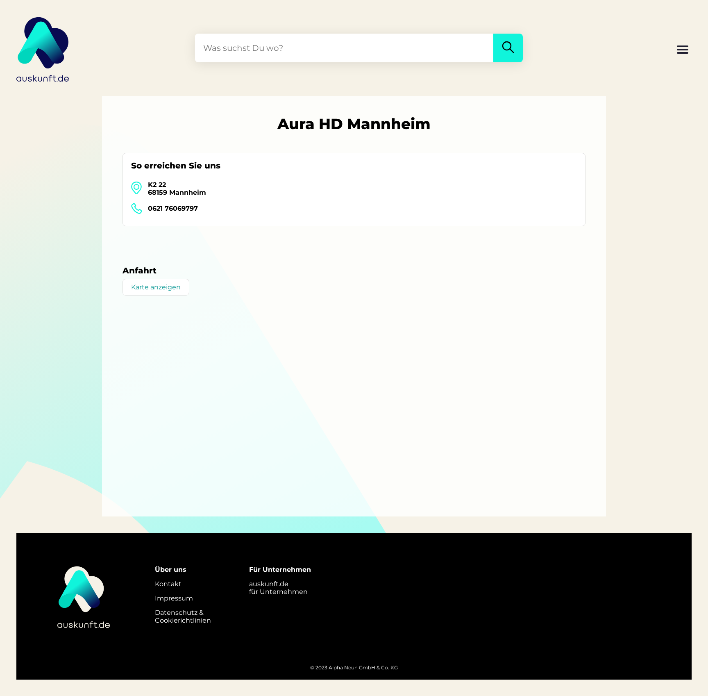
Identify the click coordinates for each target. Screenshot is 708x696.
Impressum (174, 598)
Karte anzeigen (156, 287)
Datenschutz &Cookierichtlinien (183, 616)
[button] (682, 50)
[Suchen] (508, 48)
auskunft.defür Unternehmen (278, 588)
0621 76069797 (173, 208)
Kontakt (168, 584)
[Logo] (43, 48)
